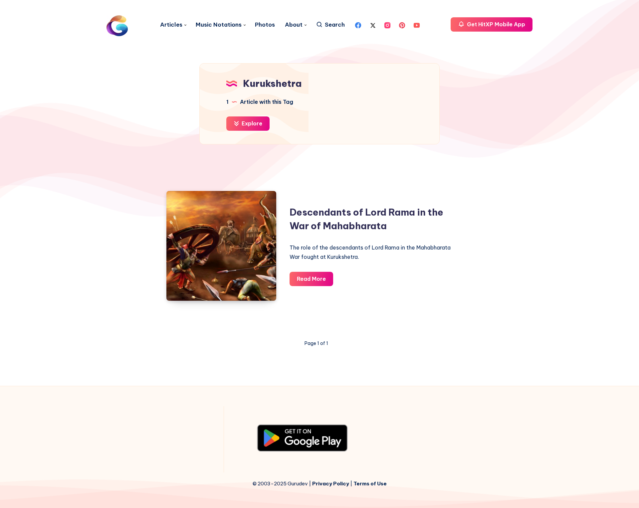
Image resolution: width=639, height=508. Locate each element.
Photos (265, 24)
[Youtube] (417, 25)
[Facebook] (358, 25)
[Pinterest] (402, 25)
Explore (251, 123)
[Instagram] (387, 25)
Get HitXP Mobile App (495, 24)
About (294, 24)
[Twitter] (373, 25)
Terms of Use (370, 483)
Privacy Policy (330, 483)
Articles (171, 24)
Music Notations (219, 24)
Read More (315, 280)
